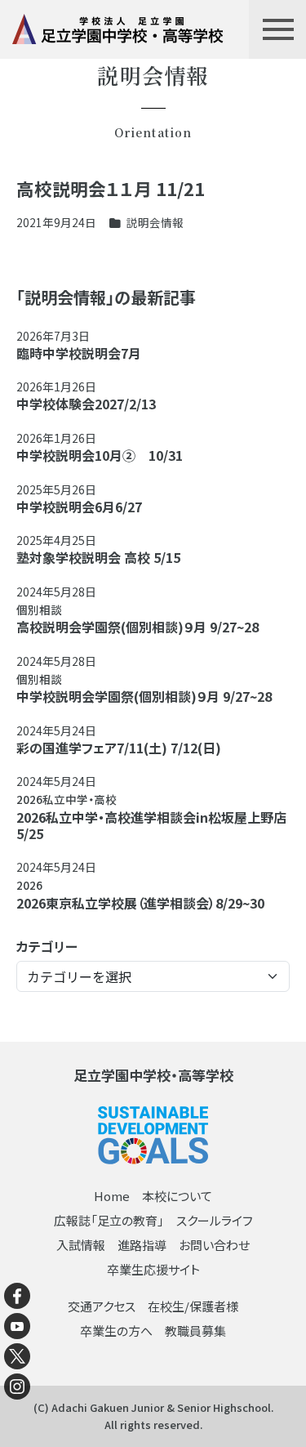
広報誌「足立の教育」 (109, 1220)
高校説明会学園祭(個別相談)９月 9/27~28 (137, 626)
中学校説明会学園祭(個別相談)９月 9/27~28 (144, 696)
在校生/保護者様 (193, 1306)
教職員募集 (195, 1330)
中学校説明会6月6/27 (79, 506)
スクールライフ (214, 1220)
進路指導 (142, 1245)
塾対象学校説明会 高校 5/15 (98, 557)
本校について (177, 1196)
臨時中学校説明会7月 (78, 353)
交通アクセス (101, 1306)
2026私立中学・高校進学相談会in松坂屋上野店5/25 (151, 825)
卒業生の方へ (116, 1330)
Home (112, 1196)
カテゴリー (47, 946)
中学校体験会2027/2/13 (86, 403)
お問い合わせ (214, 1245)
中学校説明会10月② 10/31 (99, 455)
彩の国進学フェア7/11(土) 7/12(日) (118, 747)
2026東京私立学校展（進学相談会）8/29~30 (140, 903)
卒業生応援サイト (153, 1269)
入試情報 (80, 1245)
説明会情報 (155, 222)
